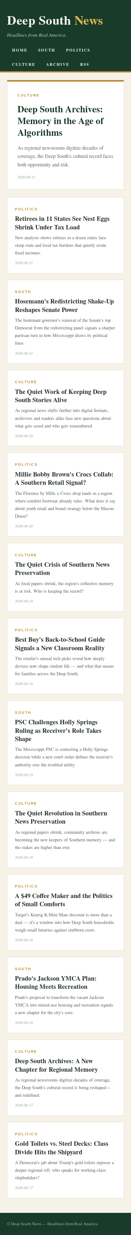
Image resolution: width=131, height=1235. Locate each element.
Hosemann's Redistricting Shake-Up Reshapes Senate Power (64, 305)
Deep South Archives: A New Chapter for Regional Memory (56, 1065)
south (46, 50)
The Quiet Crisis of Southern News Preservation (62, 568)
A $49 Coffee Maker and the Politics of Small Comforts (64, 899)
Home (19, 50)
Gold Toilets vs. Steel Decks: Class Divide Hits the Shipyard (61, 1147)
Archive (57, 64)
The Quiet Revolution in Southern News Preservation (61, 817)
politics (78, 50)
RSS (84, 64)
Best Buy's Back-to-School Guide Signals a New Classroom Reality (60, 643)
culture (23, 64)
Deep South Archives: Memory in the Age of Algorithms (60, 120)
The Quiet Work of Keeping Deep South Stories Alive (61, 395)
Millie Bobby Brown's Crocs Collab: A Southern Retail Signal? (64, 478)
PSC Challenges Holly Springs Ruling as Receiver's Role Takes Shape (58, 730)
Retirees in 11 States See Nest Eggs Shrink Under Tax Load (62, 222)
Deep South (55, 19)
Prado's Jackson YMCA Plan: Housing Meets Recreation (56, 982)
